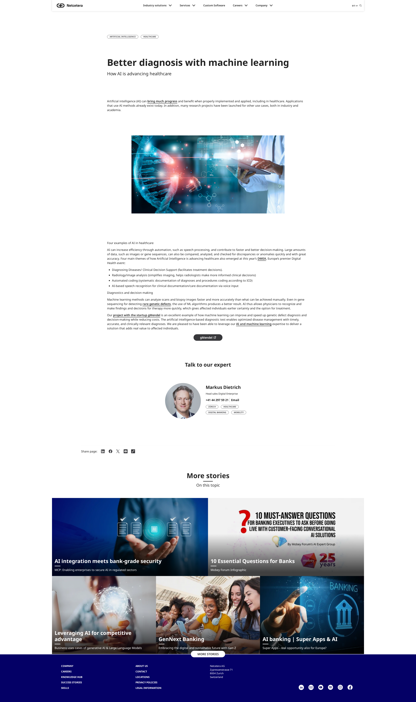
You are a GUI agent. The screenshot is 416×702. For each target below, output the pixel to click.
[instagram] (340, 687)
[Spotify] (330, 687)
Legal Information (148, 687)
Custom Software (214, 5)
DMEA (262, 258)
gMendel (206, 337)
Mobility (239, 412)
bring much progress (162, 101)
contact (141, 671)
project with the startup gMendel (136, 315)
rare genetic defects (157, 304)
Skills (65, 687)
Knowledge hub (71, 677)
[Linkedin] (301, 687)
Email (235, 400)
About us (142, 666)
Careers (237, 5)
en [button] (353, 5)
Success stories (71, 682)
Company (261, 5)
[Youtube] (320, 687)
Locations (143, 677)
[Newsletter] (311, 687)
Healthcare (149, 36)
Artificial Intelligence (123, 36)
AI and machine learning (254, 324)
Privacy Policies (146, 682)
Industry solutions (155, 5)
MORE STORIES (208, 654)
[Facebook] (350, 687)
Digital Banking (217, 412)
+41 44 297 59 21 (217, 400)
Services (185, 5)
